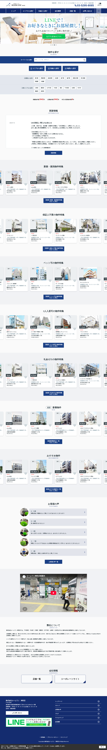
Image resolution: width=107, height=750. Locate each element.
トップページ (58, 701)
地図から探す (71, 68)
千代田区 (67, 87)
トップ (13, 11)
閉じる (102, 747)
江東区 (36, 87)
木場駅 (42, 81)
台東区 (73, 87)
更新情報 (53, 153)
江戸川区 (49, 87)
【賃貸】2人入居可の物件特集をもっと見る (53, 345)
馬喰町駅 (43, 78)
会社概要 (58, 11)
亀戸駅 (68, 78)
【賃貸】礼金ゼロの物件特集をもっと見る (53, 393)
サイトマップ (64, 737)
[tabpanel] (53, 28)
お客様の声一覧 (53, 562)
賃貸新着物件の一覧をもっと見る (53, 441)
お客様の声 (58, 709)
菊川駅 (36, 78)
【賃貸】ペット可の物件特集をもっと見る (53, 297)
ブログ (57, 713)
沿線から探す (42, 11)
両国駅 (36, 81)
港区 (61, 87)
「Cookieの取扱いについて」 (17, 748)
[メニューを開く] (98, 10)
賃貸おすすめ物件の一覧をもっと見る (53, 489)
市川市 (79, 87)
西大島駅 (83, 78)
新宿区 (42, 91)
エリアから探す (28, 11)
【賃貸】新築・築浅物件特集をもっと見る (53, 200)
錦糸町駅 (50, 78)
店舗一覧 (73, 11)
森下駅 (62, 78)
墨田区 (42, 87)
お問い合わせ (87, 11)
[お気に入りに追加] (25, 184)
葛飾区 (36, 91)
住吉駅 (56, 78)
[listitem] (17, 183)
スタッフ (57, 705)
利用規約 (43, 737)
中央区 (55, 87)
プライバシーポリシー (53, 737)
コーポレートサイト (70, 679)
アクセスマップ (59, 717)
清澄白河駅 (75, 78)
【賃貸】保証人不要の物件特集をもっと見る (53, 248)
